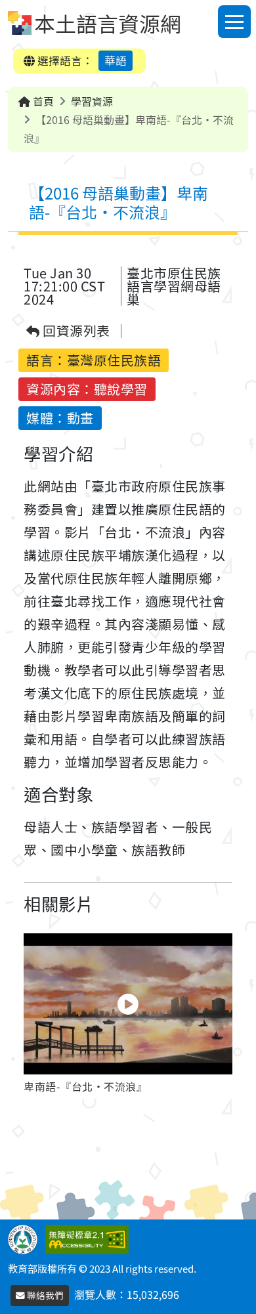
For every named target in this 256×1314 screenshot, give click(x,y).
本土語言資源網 (107, 23)
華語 (115, 60)
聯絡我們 (44, 1295)
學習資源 (92, 101)
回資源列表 (75, 331)
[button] (128, 1016)
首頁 (42, 101)
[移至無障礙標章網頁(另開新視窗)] (89, 1238)
